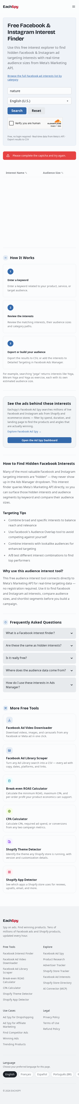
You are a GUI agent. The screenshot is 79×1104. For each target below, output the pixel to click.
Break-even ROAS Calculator (13, 980)
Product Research (54, 959)
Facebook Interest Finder (18, 953)
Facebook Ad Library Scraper (15, 970)
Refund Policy (51, 1029)
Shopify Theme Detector (18, 993)
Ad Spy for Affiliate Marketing (14, 1024)
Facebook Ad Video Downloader (14, 961)
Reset (36, 110)
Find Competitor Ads (15, 1032)
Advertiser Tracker (54, 965)
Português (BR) (62, 1074)
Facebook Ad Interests (56, 977)
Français (26, 1074)
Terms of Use (51, 1023)
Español (42, 1074)
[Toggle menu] (73, 6)
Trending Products (14, 1044)
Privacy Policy (51, 1017)
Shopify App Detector (16, 999)
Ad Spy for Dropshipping (18, 1017)
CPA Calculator (12, 988)
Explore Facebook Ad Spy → (24, 431)
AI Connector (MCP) (55, 988)
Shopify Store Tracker (56, 971)
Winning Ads (11, 1038)
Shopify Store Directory (57, 982)
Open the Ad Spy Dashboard (40, 440)
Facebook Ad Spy (53, 953)
